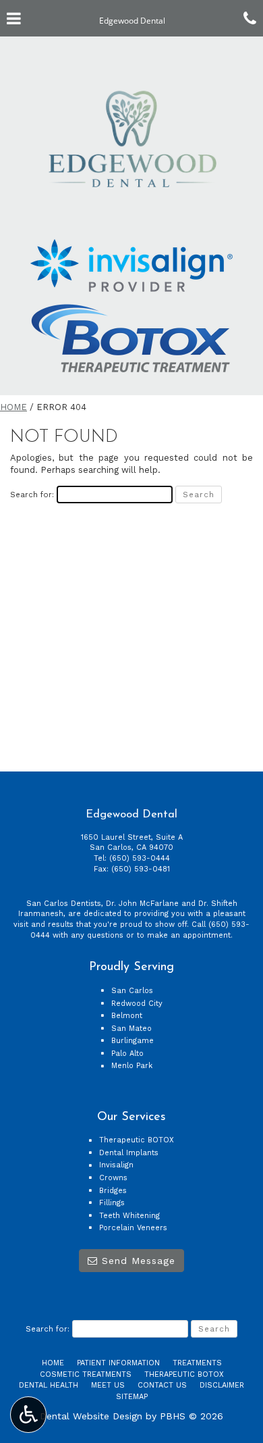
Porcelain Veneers (133, 1227)
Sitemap (132, 1396)
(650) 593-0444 (139, 858)
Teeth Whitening (129, 1215)
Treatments (197, 1363)
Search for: (32, 494)
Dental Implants (128, 1152)
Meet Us (108, 1385)
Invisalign (116, 1165)
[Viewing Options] (28, 1414)
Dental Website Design (91, 1416)
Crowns (113, 1177)
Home (13, 407)
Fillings (112, 1202)
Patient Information (118, 1363)
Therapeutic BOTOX (136, 1140)
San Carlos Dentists (63, 903)
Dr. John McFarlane (142, 903)
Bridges (113, 1190)
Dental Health (48, 1385)
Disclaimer (222, 1385)
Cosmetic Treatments (86, 1374)
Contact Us (162, 1385)
